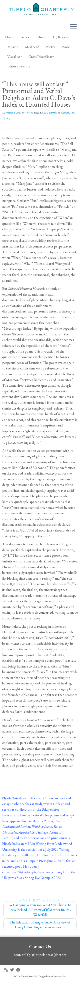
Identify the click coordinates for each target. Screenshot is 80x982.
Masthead (32, 47)
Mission (12, 47)
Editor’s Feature (18, 66)
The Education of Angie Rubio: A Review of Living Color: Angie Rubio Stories (40, 924)
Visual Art (14, 56)
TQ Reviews (61, 37)
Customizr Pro (59, 976)
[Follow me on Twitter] (13, 970)
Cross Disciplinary (41, 56)
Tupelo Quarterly (29, 976)
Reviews (29, 112)
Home (9, 37)
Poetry (50, 47)
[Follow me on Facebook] (19, 970)
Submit (41, 37)
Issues (25, 37)
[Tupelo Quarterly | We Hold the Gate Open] (40, 10)
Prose (66, 47)
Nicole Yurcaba (49, 112)
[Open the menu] (73, 26)
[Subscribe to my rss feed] (7, 970)
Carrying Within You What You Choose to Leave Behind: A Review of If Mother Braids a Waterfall (40, 910)
